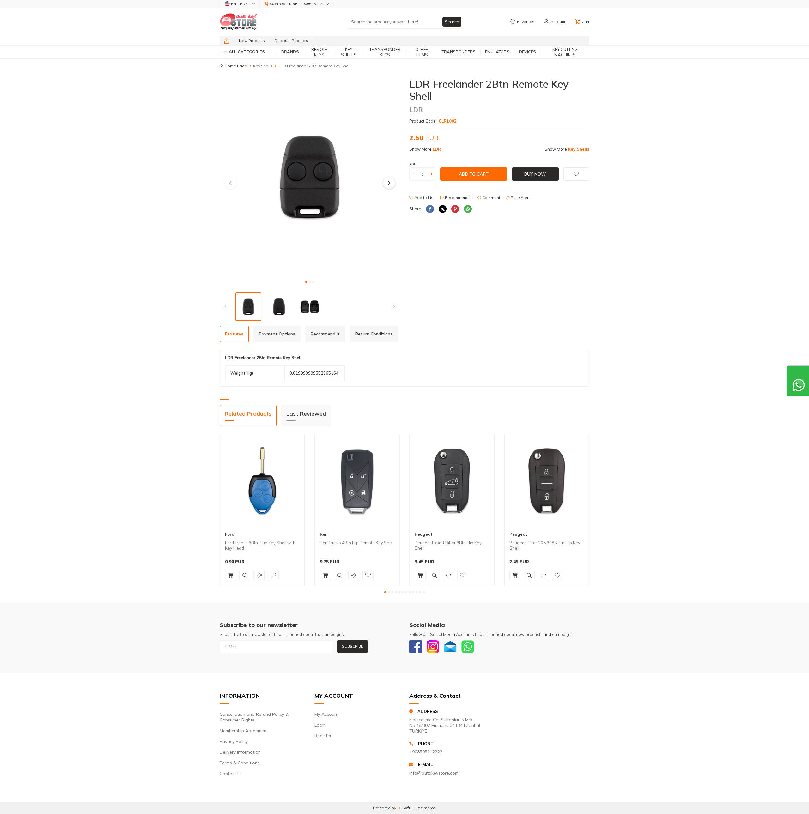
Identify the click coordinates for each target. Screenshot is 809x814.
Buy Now (535, 174)
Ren (324, 534)
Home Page (236, 65)
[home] (227, 40)
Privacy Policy (234, 741)
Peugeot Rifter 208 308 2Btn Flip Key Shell (544, 545)
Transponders (459, 51)
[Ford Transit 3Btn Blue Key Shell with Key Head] (262, 480)
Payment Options (277, 334)
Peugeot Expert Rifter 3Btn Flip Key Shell (448, 545)
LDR (416, 110)
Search (452, 22)
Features (234, 334)
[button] (306, 282)
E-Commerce (423, 807)
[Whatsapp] (467, 646)
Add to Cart (474, 174)
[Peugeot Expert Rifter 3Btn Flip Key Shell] (452, 480)
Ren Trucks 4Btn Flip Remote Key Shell (357, 542)
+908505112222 (425, 752)
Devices (527, 51)
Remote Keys (319, 52)
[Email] (450, 646)
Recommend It (458, 197)
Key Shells (348, 52)
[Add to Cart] (230, 575)
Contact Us (231, 773)
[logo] (239, 21)
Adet (413, 164)
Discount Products (291, 40)
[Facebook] (415, 646)
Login (320, 725)
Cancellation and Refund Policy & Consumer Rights (254, 717)
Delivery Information (240, 752)
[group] (310, 177)
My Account (326, 714)
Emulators (497, 51)
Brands (290, 51)
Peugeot (424, 534)
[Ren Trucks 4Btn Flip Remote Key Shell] (357, 480)
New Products (252, 40)
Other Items (422, 52)
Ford (229, 534)
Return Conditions (373, 334)
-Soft (404, 807)
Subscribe (352, 646)
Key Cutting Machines (565, 52)
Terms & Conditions (240, 763)
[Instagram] (433, 646)
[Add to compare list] (259, 575)
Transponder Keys (384, 52)
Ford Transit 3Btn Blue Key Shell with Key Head (260, 545)
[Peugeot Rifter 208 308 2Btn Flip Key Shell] (547, 480)
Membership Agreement (244, 730)
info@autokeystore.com (434, 773)
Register (323, 736)
